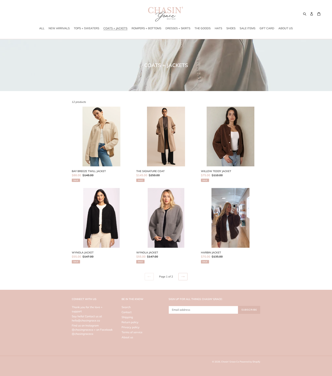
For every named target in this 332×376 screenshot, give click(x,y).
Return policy (130, 322)
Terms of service (132, 332)
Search (126, 307)
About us (127, 337)
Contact (127, 312)
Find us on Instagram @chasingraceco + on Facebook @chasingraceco (92, 329)
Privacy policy (131, 327)
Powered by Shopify (250, 361)
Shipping (127, 317)
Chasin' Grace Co (230, 361)
